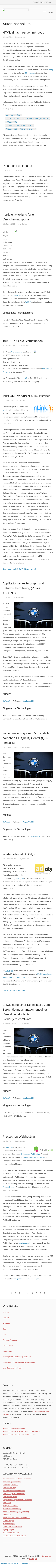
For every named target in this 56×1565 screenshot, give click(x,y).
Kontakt (6, 1318)
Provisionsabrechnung (12, 1509)
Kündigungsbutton (10, 1485)
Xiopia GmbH (28, 701)
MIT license (30, 73)
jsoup (51, 69)
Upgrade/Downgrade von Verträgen (17, 1500)
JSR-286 (17, 295)
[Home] (16, 12)
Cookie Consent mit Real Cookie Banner (16, 1563)
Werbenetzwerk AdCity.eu (20, 854)
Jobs (5, 1334)
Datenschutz (8, 1346)
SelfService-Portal (10, 1497)
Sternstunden (16, 352)
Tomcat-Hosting (9, 1187)
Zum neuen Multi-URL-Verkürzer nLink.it (19, 569)
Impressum (7, 1351)
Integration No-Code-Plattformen (16, 1518)
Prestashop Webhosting (19, 1136)
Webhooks (7, 1514)
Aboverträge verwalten (12, 1482)
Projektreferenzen (10, 1340)
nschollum (21, 37)
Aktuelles (6, 1323)
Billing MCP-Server (10, 1506)
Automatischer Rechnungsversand (17, 1479)
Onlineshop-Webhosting (30, 1154)
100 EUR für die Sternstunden (23, 341)
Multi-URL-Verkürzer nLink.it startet (26, 396)
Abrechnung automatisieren (14, 1428)
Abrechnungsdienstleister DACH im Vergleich (21, 1431)
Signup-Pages (8, 1529)
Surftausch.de (22, 977)
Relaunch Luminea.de (17, 166)
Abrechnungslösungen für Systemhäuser (19, 1434)
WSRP (28, 302)
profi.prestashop (26, 1243)
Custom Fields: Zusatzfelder (14, 1535)
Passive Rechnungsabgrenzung (16, 1512)
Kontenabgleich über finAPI (14, 1494)
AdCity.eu (20, 878)
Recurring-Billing (9, 1488)
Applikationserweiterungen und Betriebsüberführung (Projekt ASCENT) (23, 588)
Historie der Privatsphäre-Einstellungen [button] (19, 1362)
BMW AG (6, 701)
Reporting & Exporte (11, 1532)
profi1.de (9, 1147)
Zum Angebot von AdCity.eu (14, 990)
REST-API (7, 1503)
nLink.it (5, 410)
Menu (50, 12)
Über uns (6, 1312)
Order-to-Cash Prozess (12, 1527)
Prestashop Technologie (34, 1157)
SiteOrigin (33, 1559)
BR (25, 378)
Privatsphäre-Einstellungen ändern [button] (17, 1357)
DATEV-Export (8, 1521)
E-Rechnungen (9, 1524)
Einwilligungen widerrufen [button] (13, 1368)
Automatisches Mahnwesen (14, 1491)
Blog (4, 1329)
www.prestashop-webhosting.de (26, 1279)
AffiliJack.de (7, 977)
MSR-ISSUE (35, 836)
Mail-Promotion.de (44, 974)
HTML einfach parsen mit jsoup (23, 32)
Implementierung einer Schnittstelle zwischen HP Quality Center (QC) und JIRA (26, 738)
